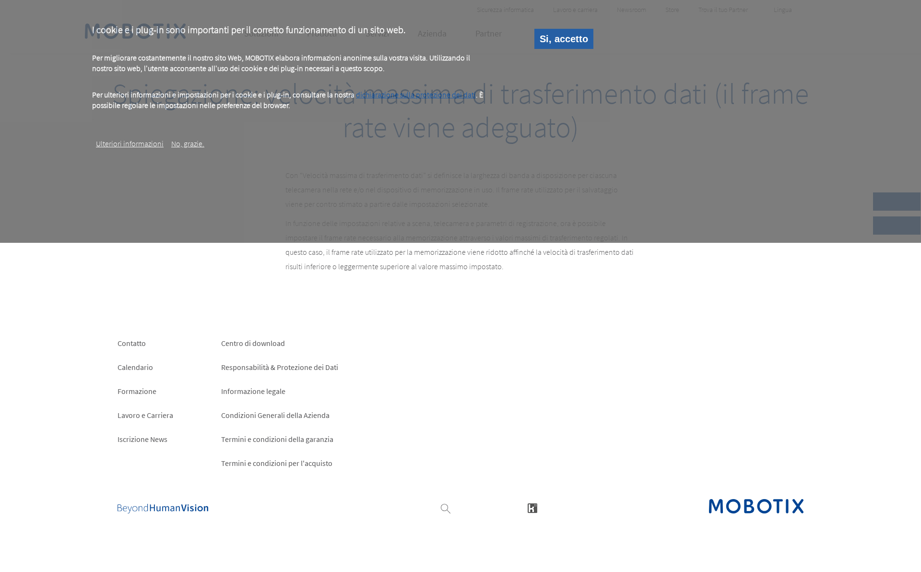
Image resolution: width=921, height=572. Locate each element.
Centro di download (253, 343)
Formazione (137, 391)
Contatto (132, 343)
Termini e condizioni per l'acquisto (276, 463)
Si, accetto (564, 39)
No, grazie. (187, 143)
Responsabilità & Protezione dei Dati (279, 367)
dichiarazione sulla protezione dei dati (416, 94)
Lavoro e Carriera (145, 415)
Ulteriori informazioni (130, 143)
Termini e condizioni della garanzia (277, 439)
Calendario (135, 367)
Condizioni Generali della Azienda (275, 415)
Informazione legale (253, 391)
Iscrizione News (142, 439)
